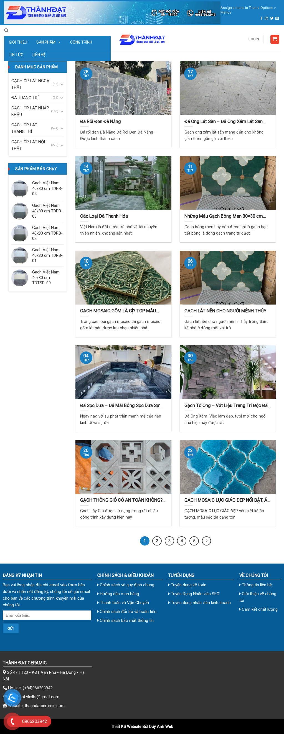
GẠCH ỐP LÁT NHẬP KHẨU (30, 111)
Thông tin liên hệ (256, 584)
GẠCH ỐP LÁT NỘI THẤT (28, 145)
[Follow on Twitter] (271, 19)
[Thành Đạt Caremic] (142, 39)
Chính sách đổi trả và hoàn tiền (127, 611)
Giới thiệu (18, 42)
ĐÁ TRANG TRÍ (25, 97)
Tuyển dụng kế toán (188, 584)
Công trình (81, 42)
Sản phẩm (45, 42)
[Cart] (275, 39)
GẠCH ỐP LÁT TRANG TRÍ (24, 128)
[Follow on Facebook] (261, 19)
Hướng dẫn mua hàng (119, 593)
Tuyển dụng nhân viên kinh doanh (200, 602)
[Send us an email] (277, 19)
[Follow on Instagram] (266, 19)
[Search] (6, 30)
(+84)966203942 (37, 687)
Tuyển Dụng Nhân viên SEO (194, 593)
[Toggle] (62, 84)
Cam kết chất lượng (259, 609)
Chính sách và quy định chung (126, 584)
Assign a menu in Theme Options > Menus (248, 10)
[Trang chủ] (112, 12)
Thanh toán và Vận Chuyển (124, 602)
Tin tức (16, 54)
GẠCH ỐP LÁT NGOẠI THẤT (30, 84)
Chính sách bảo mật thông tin (126, 620)
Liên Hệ (38, 54)
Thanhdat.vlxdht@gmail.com (33, 696)
